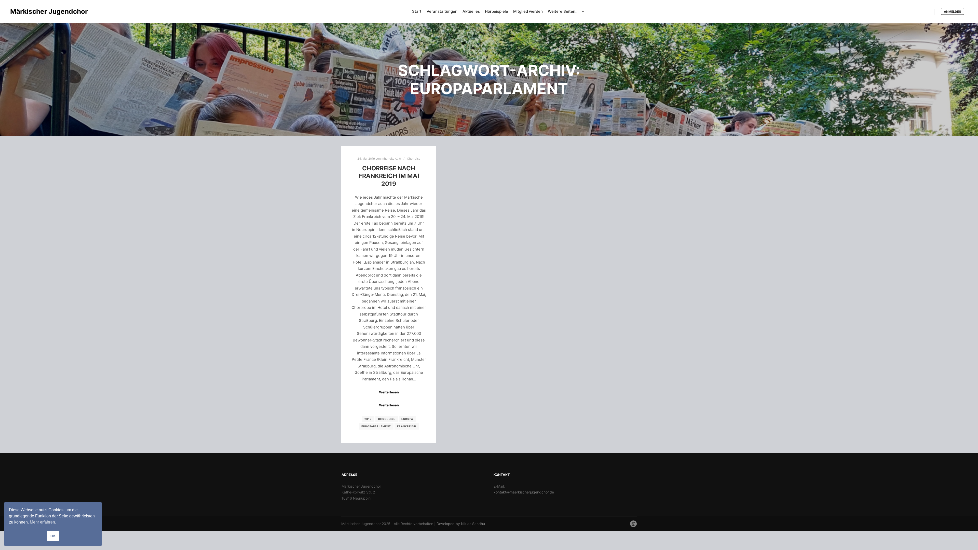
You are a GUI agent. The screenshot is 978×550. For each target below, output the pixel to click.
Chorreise (413, 158)
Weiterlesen (389, 392)
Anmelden (952, 11)
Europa (407, 418)
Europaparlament (376, 426)
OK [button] (53, 536)
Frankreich (406, 426)
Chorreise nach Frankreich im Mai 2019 (389, 175)
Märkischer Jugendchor (35, 11)
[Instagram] (633, 523)
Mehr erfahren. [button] (43, 522)
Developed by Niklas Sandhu (461, 523)
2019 (368, 418)
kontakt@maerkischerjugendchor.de (524, 492)
